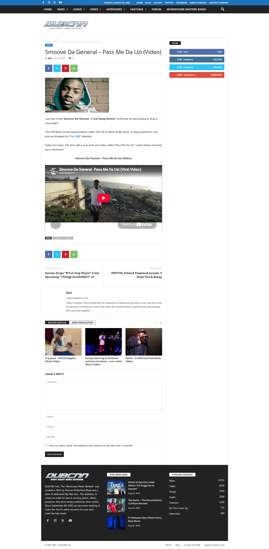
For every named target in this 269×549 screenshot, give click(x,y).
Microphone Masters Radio (186, 9)
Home (140, 2)
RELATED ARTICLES (57, 322)
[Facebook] (43, 2)
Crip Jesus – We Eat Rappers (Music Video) (60, 359)
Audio (77, 9)
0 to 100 (75, 136)
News (61, 9)
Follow (217, 59)
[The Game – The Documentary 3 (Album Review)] (116, 505)
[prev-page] (156, 323)
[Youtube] (60, 2)
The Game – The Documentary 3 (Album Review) (145, 501)
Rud (50, 58)
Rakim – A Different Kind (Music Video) (143, 359)
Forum (156, 9)
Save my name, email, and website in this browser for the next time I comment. (91, 445)
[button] (222, 9)
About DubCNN (198, 2)
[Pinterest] (65, 68)
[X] (55, 2)
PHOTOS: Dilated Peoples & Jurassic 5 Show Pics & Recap (136, 275)
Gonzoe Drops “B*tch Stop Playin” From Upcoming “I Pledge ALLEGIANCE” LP (72, 275)
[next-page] (160, 323)
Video (94, 9)
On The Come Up (178, 508)
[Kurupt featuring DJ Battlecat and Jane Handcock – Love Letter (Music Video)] (103, 342)
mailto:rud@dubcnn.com (77, 298)
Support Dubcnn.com (214, 545)
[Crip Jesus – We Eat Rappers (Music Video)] (63, 342)
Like (220, 51)
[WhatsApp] (74, 68)
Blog (148, 2)
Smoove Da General (63, 238)
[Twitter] (57, 68)
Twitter (169, 2)
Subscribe (216, 74)
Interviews (114, 9)
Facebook (181, 2)
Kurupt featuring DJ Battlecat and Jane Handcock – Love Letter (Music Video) (103, 361)
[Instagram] (49, 2)
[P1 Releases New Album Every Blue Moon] (116, 523)
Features (136, 9)
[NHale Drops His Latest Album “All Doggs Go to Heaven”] (116, 487)
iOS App (158, 2)
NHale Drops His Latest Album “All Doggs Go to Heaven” (141, 485)
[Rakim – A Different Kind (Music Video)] (144, 342)
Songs (172, 491)
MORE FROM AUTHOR (82, 322)
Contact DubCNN (218, 2)
